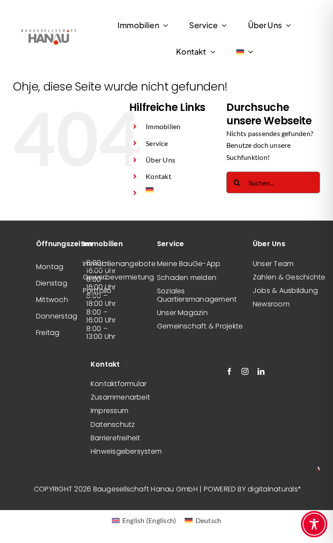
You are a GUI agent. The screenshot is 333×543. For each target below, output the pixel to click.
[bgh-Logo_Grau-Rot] (48, 30)
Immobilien (163, 126)
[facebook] (229, 371)
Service (157, 143)
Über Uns (160, 160)
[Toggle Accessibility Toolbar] (314, 524)
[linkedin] (261, 371)
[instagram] (245, 371)
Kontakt (158, 176)
